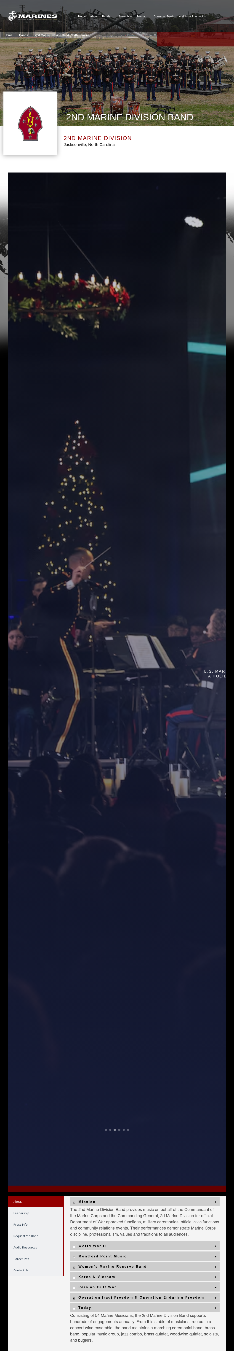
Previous (30, 679)
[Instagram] (195, 39)
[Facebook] (162, 39)
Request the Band (25, 1236)
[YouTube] (184, 39)
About (17, 1202)
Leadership (21, 1213)
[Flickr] (206, 39)
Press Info (20, 1224)
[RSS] (228, 39)
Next (204, 679)
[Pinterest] (217, 39)
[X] (173, 39)
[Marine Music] (32, 16)
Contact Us (20, 1270)
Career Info (21, 1259)
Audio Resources (25, 1247)
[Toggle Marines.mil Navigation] (221, 16)
